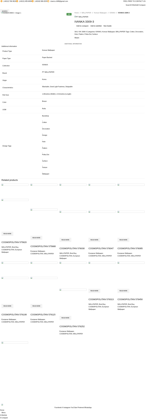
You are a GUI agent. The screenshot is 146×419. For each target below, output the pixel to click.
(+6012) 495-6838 (25, 1)
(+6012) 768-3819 (9, 1)
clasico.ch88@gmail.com (59, 1)
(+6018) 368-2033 (41, 1)
